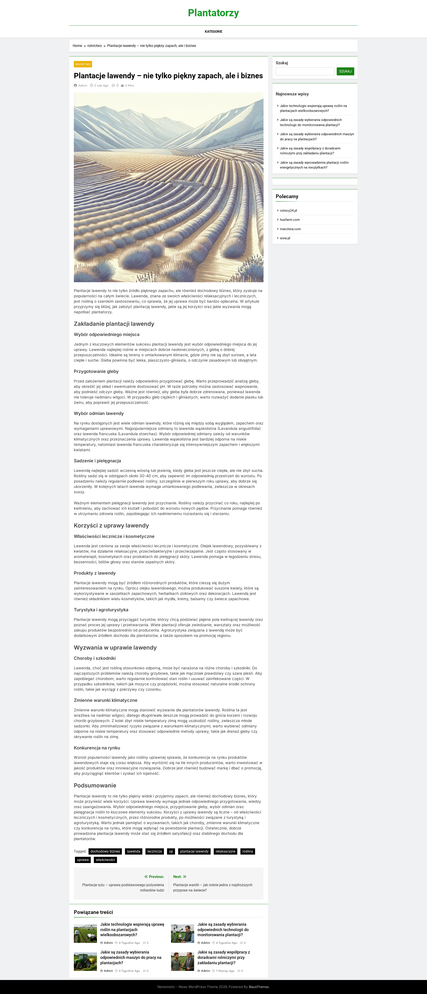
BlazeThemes (259, 987)
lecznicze (154, 851)
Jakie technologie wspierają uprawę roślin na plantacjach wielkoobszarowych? (132, 929)
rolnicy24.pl (288, 211)
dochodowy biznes (105, 851)
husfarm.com (290, 220)
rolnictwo (83, 64)
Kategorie (213, 32)
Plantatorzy (213, 13)
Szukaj (282, 62)
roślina (247, 851)
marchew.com (290, 229)
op (171, 851)
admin (83, 85)
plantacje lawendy (194, 851)
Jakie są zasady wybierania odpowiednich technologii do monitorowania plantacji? (223, 929)
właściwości (105, 860)
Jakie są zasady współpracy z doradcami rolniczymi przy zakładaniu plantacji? (223, 957)
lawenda (133, 851)
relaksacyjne (225, 851)
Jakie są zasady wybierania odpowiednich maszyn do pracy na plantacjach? (130, 957)
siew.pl (285, 238)
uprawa (83, 860)
